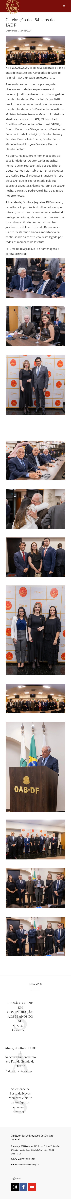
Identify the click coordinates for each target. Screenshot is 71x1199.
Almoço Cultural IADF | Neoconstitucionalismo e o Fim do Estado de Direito (20, 1057)
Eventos (13, 30)
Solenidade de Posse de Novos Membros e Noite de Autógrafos (20, 1095)
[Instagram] (15, 1187)
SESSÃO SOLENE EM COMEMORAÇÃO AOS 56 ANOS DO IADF (20, 1012)
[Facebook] (23, 1187)
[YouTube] (32, 1187)
